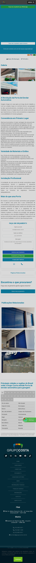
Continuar (18, 559)
